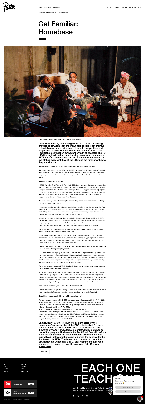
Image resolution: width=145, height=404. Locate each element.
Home (5, 364)
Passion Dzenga (53, 139)
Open (31, 384)
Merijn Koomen (77, 139)
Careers (23, 364)
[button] (140, 399)
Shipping (23, 366)
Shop (40, 8)
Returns (23, 369)
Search (117, 8)
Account (124, 8)
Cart (139, 8)
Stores (6, 369)
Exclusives (47, 8)
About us (7, 366)
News (49, 12)
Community (42, 12)
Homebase (65, 150)
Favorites (132, 8)
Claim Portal (25, 371)
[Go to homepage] (9, 7)
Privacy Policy (26, 399)
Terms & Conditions (17, 399)
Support (6, 371)
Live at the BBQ (70, 160)
